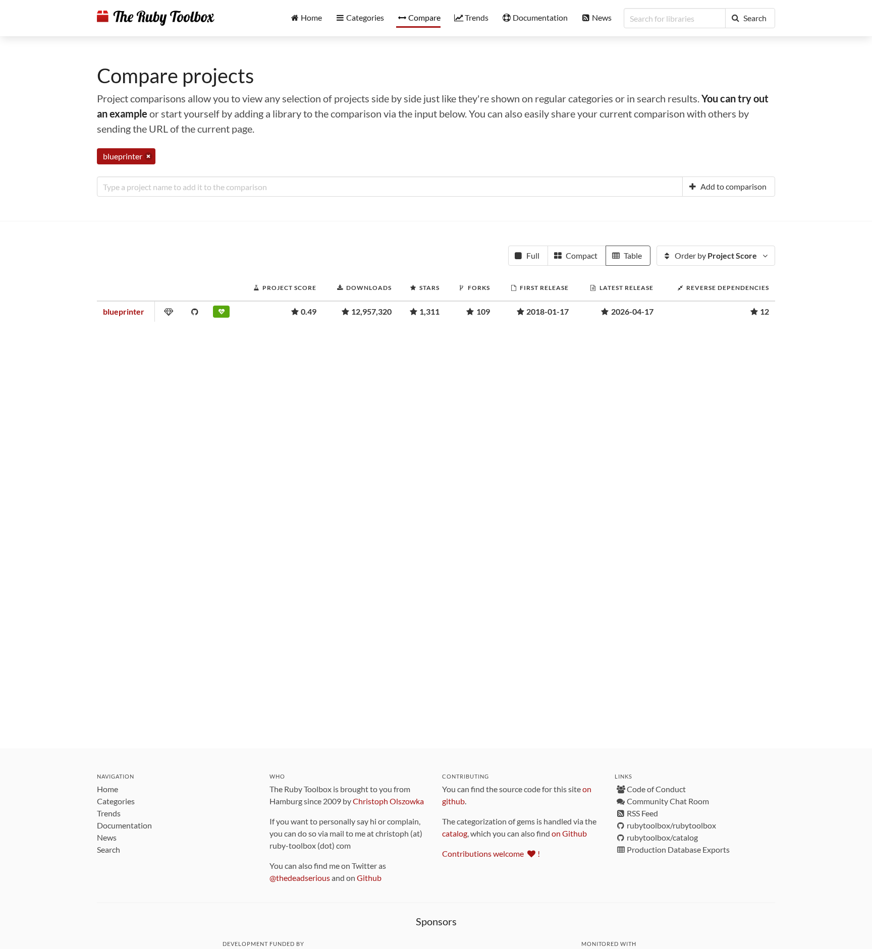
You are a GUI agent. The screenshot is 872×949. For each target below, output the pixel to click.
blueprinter (123, 311)
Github (369, 877)
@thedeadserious (299, 877)
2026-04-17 (632, 311)
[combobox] (390, 186)
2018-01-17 (547, 311)
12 (764, 311)
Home (107, 789)
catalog (454, 833)
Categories (116, 801)
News (107, 837)
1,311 (429, 311)
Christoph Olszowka (388, 801)
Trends (109, 813)
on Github (569, 833)
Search (108, 849)
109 (483, 311)
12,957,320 (371, 311)
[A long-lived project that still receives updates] (222, 314)
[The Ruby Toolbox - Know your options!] (156, 18)
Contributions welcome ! (491, 853)
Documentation (124, 825)
